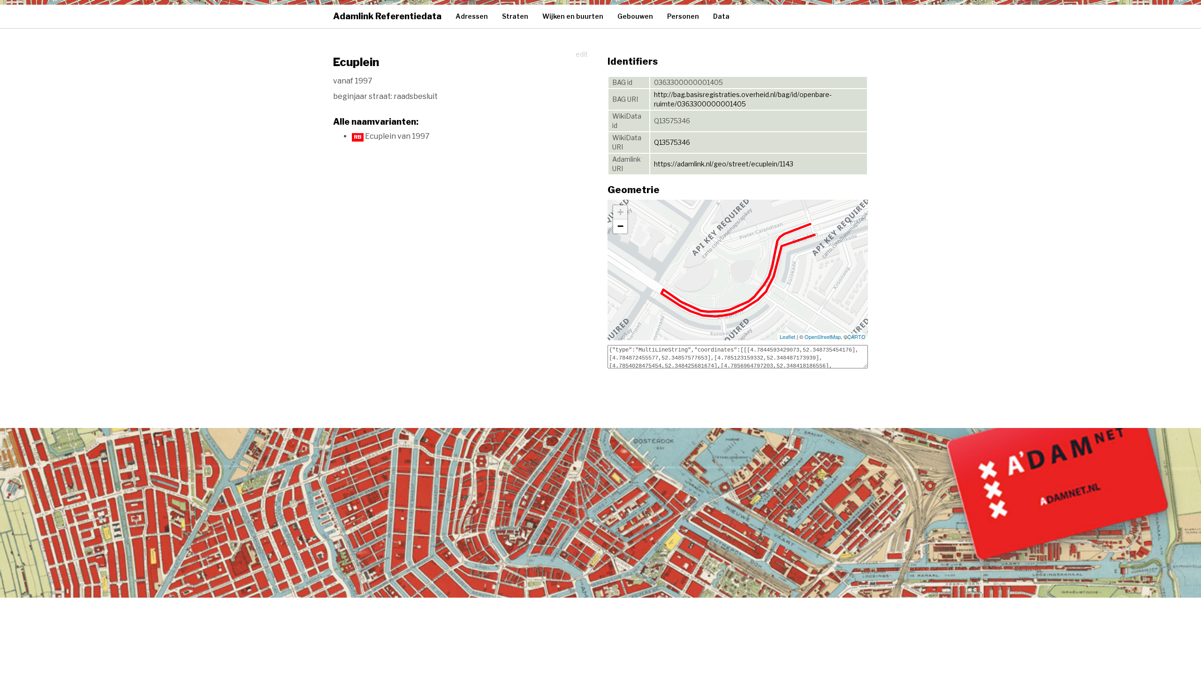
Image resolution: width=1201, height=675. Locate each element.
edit (582, 54)
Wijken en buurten (572, 16)
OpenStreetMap (823, 336)
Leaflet (787, 336)
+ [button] (620, 212)
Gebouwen (635, 16)
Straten (515, 16)
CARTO (856, 336)
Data (721, 16)
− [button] (620, 226)
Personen (683, 16)
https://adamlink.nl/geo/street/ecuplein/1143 (723, 164)
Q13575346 (672, 142)
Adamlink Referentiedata (387, 16)
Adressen (472, 16)
